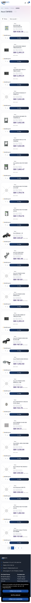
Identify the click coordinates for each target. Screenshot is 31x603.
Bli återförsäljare (5, 576)
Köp (20, 38)
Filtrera (5, 19)
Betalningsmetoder (22, 581)
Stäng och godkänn (15, 599)
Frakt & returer (21, 579)
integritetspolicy (9, 587)
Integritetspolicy (5, 579)
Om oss (3, 581)
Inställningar (15, 595)
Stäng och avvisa (15, 591)
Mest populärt (13, 19)
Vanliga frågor (21, 576)
